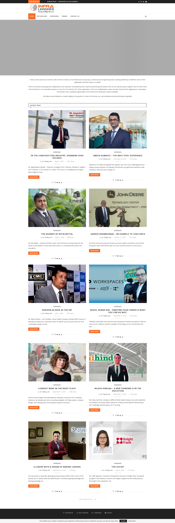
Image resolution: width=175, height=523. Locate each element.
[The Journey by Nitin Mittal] (57, 208)
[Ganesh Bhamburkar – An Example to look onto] (118, 208)
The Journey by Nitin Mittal (57, 234)
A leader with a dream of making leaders (57, 467)
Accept (123, 521)
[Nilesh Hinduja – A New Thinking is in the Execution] (118, 362)
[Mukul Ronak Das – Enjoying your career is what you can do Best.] (118, 284)
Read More (132, 521)
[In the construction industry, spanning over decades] (57, 129)
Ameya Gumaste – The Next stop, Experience (117, 155)
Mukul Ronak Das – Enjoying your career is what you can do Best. (118, 311)
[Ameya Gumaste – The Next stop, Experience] (118, 129)
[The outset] (118, 440)
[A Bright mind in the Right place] (57, 362)
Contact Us (74, 16)
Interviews (54, 16)
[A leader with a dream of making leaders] (57, 440)
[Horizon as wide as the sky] (57, 284)
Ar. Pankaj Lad (46, 161)
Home (32, 16)
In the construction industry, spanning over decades (57, 156)
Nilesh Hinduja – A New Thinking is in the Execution (118, 389)
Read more (87, 52)
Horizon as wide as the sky (57, 310)
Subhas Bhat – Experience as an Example (87, 45)
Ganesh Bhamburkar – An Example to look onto (66, 1)
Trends (64, 16)
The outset (118, 467)
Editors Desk (42, 16)
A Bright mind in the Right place (57, 388)
